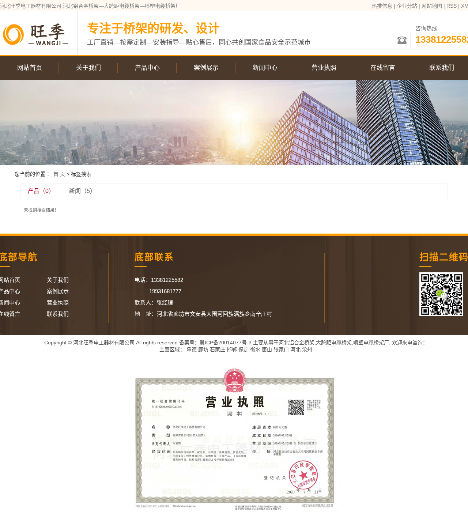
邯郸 (232, 349)
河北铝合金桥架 (296, 342)
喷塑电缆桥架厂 (371, 342)
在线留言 (382, 67)
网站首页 (29, 67)
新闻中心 (265, 67)
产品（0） (41, 191)
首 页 (59, 174)
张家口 (281, 349)
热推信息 (382, 6)
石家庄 (217, 349)
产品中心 (147, 67)
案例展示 (206, 67)
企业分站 (407, 6)
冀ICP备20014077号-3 (226, 342)
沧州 (307, 349)
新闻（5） (82, 191)
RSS (451, 6)
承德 (191, 349)
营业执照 (324, 67)
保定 (243, 349)
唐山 (267, 349)
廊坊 (203, 349)
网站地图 (432, 6)
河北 (295, 349)
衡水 (255, 349)
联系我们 (58, 314)
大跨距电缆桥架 (334, 342)
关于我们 (88, 67)
